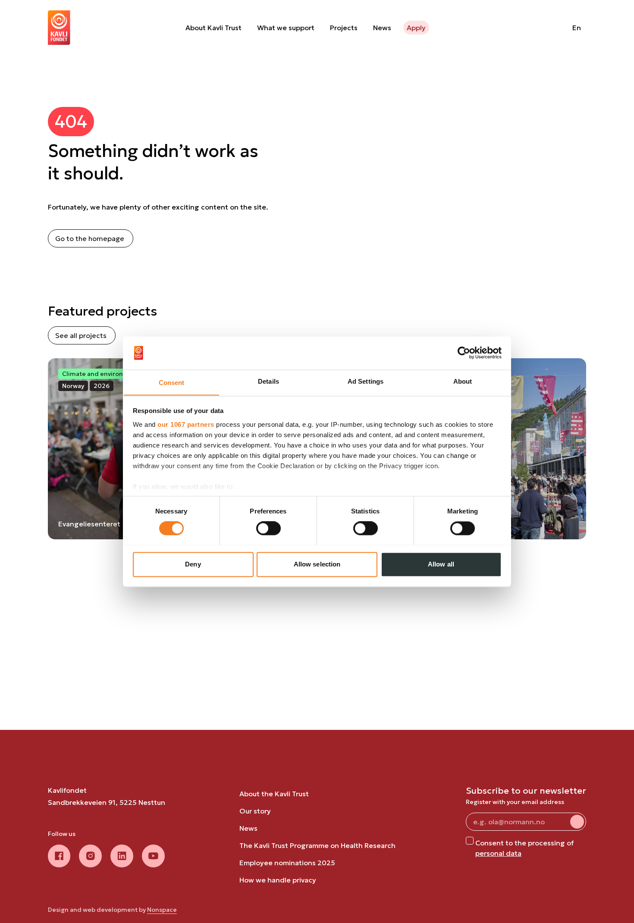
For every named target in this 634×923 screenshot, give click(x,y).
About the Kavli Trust (274, 793)
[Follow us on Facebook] (59, 856)
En (576, 27)
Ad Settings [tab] (365, 381)
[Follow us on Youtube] (153, 856)
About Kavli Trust (213, 27)
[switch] (268, 528)
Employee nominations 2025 (287, 862)
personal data (498, 853)
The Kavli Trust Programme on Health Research (317, 845)
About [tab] (462, 381)
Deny (193, 564)
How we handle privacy (277, 880)
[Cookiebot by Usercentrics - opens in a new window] (464, 352)
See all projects (81, 335)
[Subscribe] (577, 822)
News (382, 27)
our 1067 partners (185, 424)
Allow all (441, 564)
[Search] (543, 27)
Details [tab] (268, 381)
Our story (255, 811)
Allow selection (317, 564)
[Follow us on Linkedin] (121, 856)
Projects (344, 27)
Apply (416, 27)
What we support (285, 27)
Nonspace (162, 910)
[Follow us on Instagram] (90, 856)
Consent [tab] (172, 382)
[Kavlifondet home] (59, 27)
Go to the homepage (89, 238)
